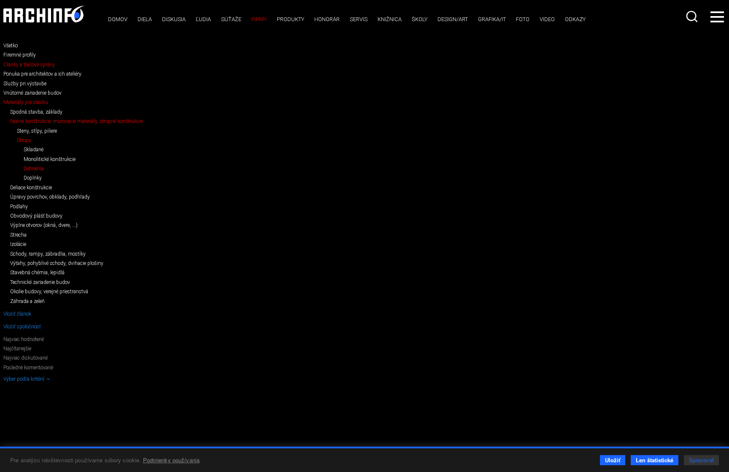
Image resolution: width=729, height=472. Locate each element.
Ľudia (203, 19)
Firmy (259, 19)
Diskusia (174, 19)
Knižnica (390, 19)
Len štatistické (654, 460)
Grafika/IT (492, 19)
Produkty (290, 19)
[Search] (692, 16)
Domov (117, 19)
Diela (145, 19)
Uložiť (612, 460)
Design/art (452, 19)
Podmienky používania (171, 460)
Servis (358, 19)
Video (547, 19)
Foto (522, 19)
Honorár (327, 19)
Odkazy (575, 19)
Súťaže (231, 19)
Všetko (10, 46)
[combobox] (692, 16)
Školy (419, 19)
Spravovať (701, 460)
